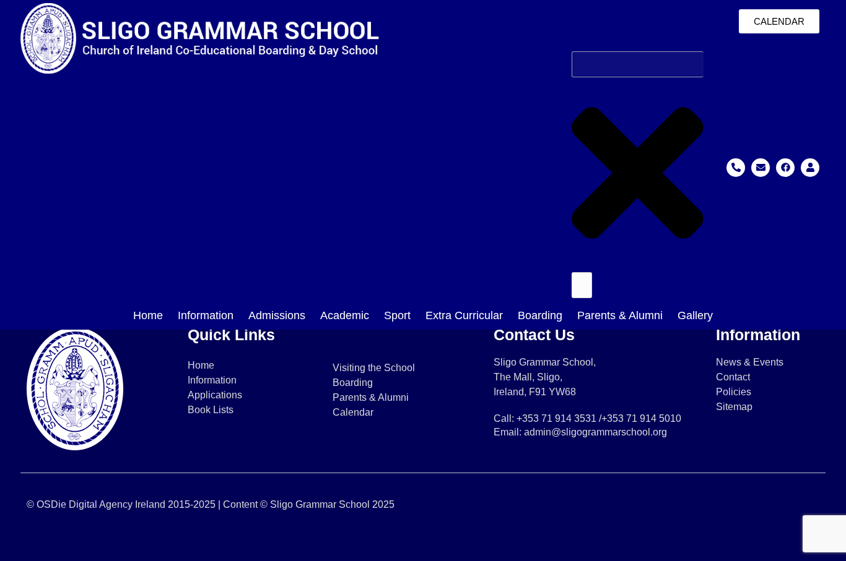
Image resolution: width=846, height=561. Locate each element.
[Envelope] (760, 167)
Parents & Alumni (620, 315)
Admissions (276, 315)
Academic (344, 315)
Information (205, 315)
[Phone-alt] (735, 167)
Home (148, 315)
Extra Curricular (464, 315)
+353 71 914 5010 (641, 418)
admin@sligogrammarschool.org (595, 432)
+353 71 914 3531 (556, 418)
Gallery (695, 315)
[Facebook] (785, 167)
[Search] (582, 285)
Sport (397, 315)
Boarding (540, 315)
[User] (810, 167)
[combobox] (638, 64)
